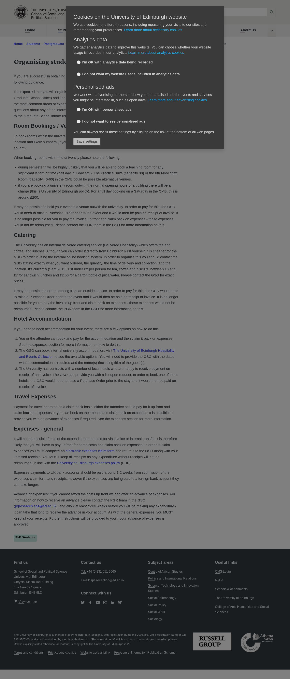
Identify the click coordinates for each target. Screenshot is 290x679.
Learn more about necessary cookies (153, 30)
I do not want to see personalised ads (113, 121)
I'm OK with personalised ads (107, 110)
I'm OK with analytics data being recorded (117, 62)
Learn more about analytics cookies (156, 53)
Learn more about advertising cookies (177, 100)
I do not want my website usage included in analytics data (131, 74)
